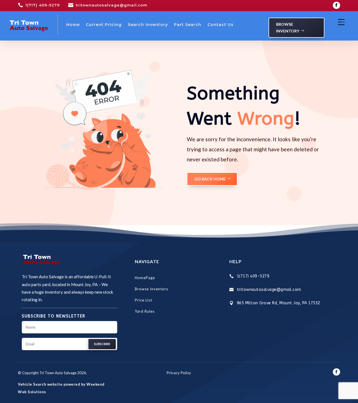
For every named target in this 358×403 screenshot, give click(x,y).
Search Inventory (148, 24)
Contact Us (221, 24)
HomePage (145, 277)
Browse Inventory (287, 27)
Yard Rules (145, 311)
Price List (143, 300)
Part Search (187, 24)
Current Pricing (104, 24)
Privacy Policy (179, 373)
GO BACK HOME (210, 178)
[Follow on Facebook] (336, 5)
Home (73, 24)
